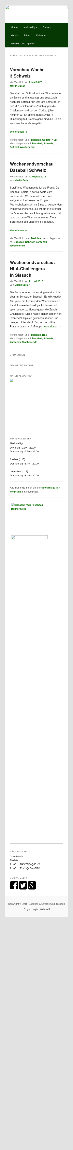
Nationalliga (30, 27)
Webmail (45, 909)
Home (14, 27)
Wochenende (27, 147)
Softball (14, 147)
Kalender (41, 35)
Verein (14, 35)
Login (35, 909)
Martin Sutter (17, 86)
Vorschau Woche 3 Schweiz (27, 72)
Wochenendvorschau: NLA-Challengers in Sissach (32, 268)
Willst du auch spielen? (23, 43)
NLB (54, 140)
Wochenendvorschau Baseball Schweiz (32, 167)
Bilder (27, 35)
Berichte (36, 140)
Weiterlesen (18, 131)
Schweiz (48, 143)
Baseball (37, 143)
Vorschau (41, 242)
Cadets (47, 27)
